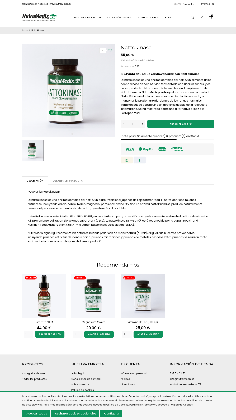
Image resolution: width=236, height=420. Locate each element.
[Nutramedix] (39, 17)
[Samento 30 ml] (61, 283)
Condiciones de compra (86, 379)
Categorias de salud (34, 373)
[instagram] (127, 160)
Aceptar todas (36, 414)
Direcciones (128, 384)
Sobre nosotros (148, 17)
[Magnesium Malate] (111, 283)
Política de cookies (82, 390)
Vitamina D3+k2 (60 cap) (143, 322)
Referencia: (127, 66)
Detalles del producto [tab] (68, 180)
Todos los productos (34, 379)
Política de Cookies (181, 404)
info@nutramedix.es (60, 4)
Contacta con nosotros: (35, 4)
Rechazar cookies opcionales (75, 414)
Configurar (111, 414)
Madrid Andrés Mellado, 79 (185, 384)
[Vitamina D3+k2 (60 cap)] (160, 283)
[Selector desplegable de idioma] (201, 18)
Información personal (134, 373)
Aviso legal (77, 373)
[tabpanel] (68, 90)
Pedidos (125, 379)
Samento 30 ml (44, 322)
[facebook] (140, 160)
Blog (168, 17)
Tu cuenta (130, 364)
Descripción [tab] (35, 180)
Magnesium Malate (93, 322)
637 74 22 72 (177, 373)
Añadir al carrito (181, 123)
